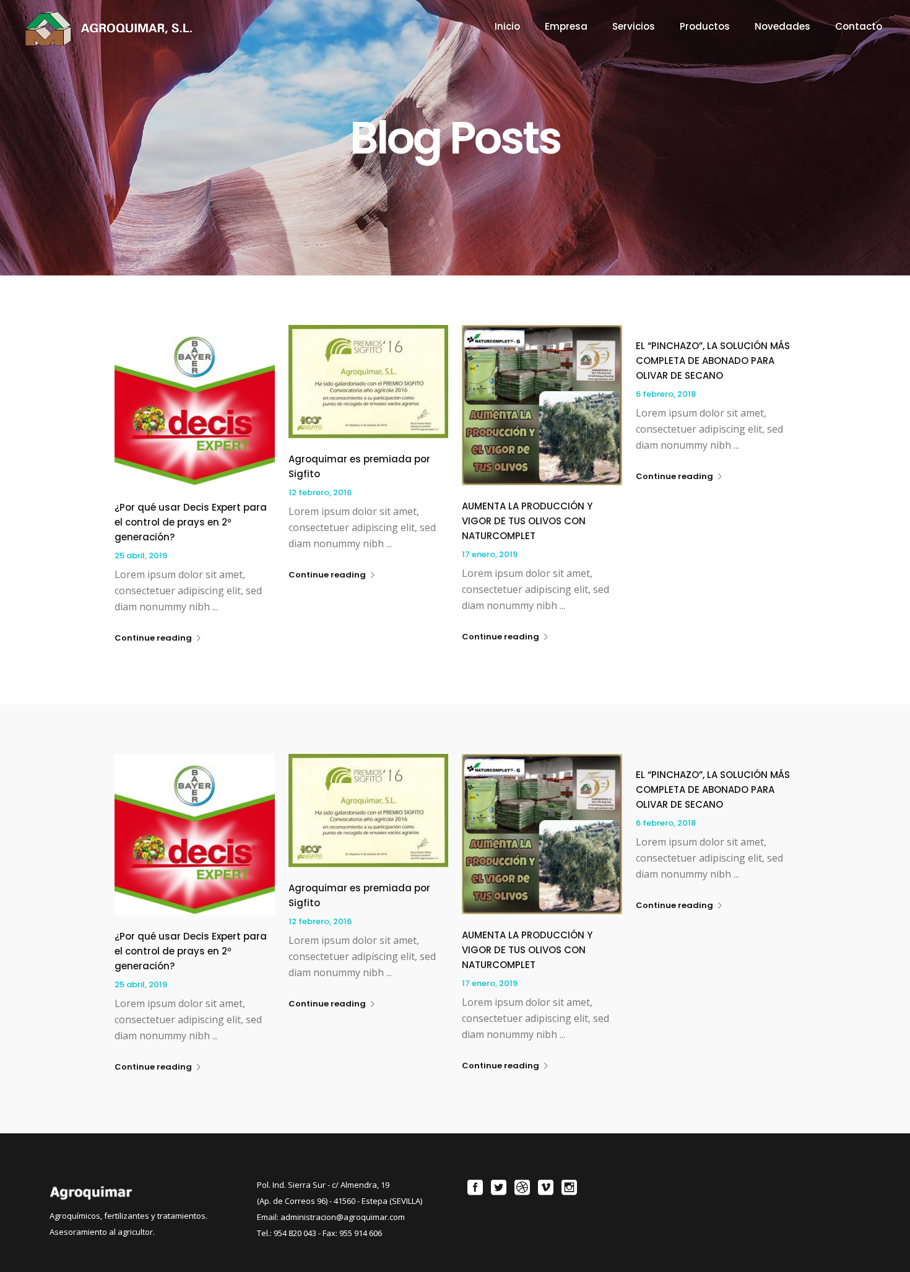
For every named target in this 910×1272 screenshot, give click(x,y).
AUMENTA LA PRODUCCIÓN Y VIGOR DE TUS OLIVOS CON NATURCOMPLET (527, 521)
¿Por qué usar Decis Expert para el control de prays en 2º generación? (191, 522)
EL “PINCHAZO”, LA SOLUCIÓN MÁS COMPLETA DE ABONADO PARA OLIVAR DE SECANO (713, 360)
